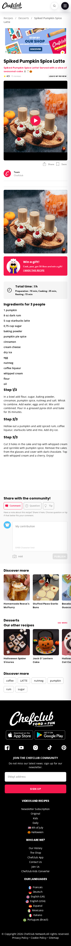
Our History (35, 848)
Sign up (35, 789)
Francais (38, 887)
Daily (35, 823)
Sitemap (54, 937)
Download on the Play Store (50, 734)
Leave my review (58, 76)
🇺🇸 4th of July (35, 827)
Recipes (8, 18)
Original (35, 813)
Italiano (37, 915)
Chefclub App (35, 857)
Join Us (35, 866)
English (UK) (38, 896)
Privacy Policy (20, 937)
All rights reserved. (57, 934)
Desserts (23, 18)
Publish (60, 556)
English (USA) (37, 901)
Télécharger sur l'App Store (19, 734)
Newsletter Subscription (35, 809)
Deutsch (38, 891)
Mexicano (37, 910)
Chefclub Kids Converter (35, 871)
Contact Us (35, 862)
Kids (35, 818)
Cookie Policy (38, 937)
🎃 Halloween (35, 832)
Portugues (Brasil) (37, 919)
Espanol (37, 905)
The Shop (35, 852)
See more (62, 622)
